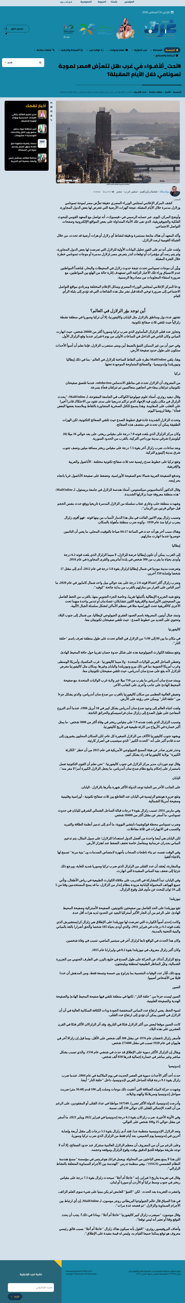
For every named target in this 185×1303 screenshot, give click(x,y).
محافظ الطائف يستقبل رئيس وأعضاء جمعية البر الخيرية (22, 159)
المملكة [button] (157, 50)
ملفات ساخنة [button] (44, 50)
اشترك (16, 1296)
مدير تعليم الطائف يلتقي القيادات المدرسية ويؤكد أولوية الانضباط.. (24, 117)
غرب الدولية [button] (140, 50)
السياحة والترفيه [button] (70, 50)
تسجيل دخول (17, 29)
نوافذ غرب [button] (94, 50)
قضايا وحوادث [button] (117, 50)
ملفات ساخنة (155, 92)
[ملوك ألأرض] (125, 28)
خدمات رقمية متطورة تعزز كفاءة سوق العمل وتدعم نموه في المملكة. (23, 146)
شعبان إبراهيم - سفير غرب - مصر (136, 191)
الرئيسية (170, 50)
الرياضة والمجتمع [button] (165, 55)
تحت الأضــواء (140, 92)
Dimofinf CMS (81, 1271)
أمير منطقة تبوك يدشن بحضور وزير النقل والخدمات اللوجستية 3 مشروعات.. (23, 132)
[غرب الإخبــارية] (160, 28)
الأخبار (168, 92)
